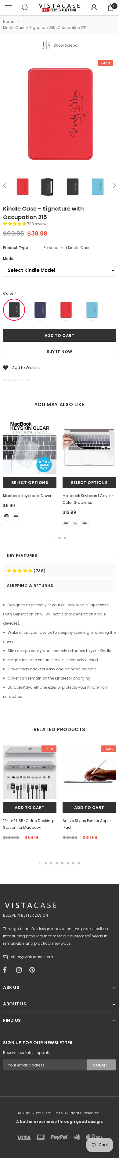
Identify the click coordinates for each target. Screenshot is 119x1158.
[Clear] (6, 516)
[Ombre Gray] (66, 523)
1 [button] (54, 538)
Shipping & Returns (30, 586)
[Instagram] (20, 970)
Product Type (15, 247)
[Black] (16, 516)
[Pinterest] (33, 970)
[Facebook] (7, 970)
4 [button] (57, 863)
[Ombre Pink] (75, 523)
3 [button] (65, 538)
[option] (59, 114)
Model (8, 258)
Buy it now (59, 352)
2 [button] (59, 538)
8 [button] (79, 863)
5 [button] (62, 863)
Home (8, 21)
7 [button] (73, 863)
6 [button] (68, 863)
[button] (15, 223)
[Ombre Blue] (84, 523)
